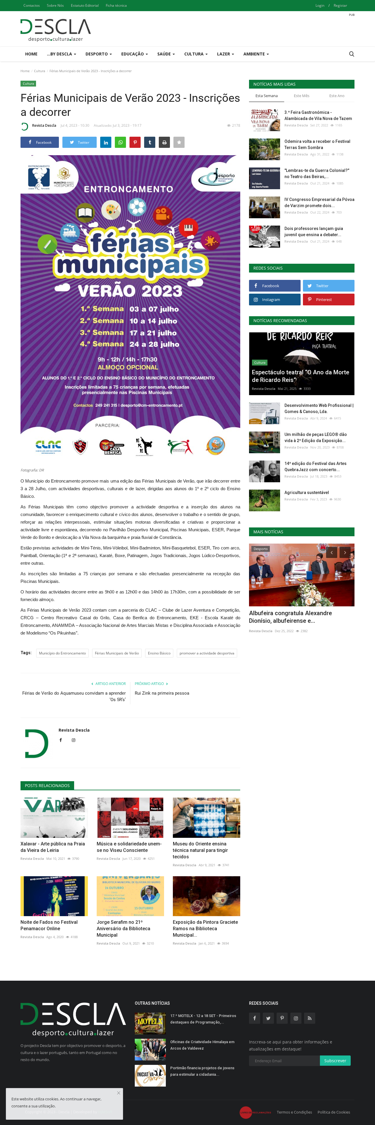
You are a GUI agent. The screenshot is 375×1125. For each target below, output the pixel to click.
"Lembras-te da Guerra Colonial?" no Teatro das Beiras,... (316, 173)
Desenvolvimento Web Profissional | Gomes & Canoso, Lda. (319, 408)
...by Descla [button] (60, 54)
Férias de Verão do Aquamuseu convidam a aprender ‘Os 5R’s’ (74, 696)
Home (31, 54)
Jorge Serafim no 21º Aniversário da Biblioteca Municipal (123, 928)
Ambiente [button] (254, 54)
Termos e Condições (294, 1112)
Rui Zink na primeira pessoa (162, 693)
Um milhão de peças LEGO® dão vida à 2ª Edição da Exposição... (315, 437)
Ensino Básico (159, 653)
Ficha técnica (116, 5)
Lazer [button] (224, 54)
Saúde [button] (164, 54)
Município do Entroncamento (62, 653)
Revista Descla (44, 125)
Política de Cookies (334, 1112)
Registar (340, 5)
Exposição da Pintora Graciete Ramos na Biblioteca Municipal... (205, 928)
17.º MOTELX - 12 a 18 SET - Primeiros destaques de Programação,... (203, 1019)
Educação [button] (133, 54)
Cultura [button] (194, 54)
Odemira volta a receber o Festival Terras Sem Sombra (317, 144)
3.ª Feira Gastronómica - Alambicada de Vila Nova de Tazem (318, 115)
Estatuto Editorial (85, 5)
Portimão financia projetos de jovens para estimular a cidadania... (202, 1071)
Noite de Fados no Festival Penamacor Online (49, 925)
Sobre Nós (55, 5)
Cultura (39, 71)
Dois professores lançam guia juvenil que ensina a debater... (313, 231)
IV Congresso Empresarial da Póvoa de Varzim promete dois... (319, 202)
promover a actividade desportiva (207, 653)
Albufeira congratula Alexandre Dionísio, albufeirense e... (290, 617)
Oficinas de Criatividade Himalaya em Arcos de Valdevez (202, 1045)
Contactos (31, 5)
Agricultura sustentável (306, 492)
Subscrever (335, 1060)
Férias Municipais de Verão (117, 653)
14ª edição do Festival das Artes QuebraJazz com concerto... (315, 466)
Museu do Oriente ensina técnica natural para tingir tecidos (200, 850)
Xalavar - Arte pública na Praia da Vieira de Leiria (53, 847)
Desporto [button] (97, 54)
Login (320, 5)
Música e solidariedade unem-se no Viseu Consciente (129, 847)
